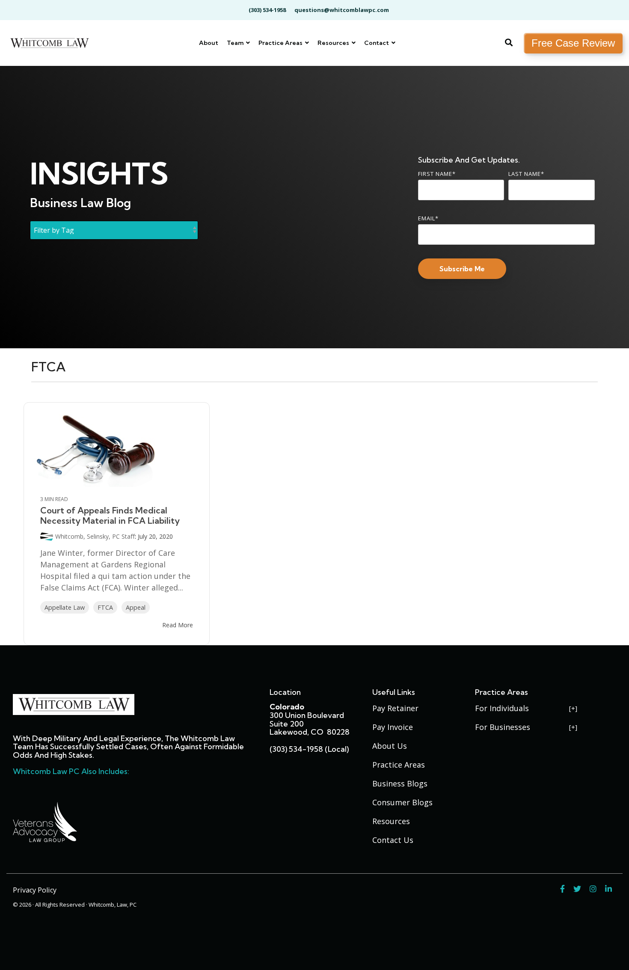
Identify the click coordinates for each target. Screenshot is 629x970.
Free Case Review (573, 43)
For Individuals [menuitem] (502, 708)
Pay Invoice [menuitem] (392, 727)
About (208, 43)
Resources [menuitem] (391, 821)
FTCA (105, 607)
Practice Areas (281, 43)
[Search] (508, 43)
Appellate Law (65, 607)
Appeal (135, 607)
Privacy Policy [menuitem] (34, 890)
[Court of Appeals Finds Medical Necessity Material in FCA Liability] (117, 448)
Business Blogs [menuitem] (399, 783)
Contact (377, 43)
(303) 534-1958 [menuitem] (267, 10)
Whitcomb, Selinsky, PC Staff (95, 536)
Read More (177, 625)
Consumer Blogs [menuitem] (402, 802)
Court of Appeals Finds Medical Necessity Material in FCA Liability (110, 515)
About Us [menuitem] (389, 746)
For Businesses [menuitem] (502, 727)
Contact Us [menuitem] (392, 840)
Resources (333, 43)
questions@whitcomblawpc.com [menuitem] (341, 10)
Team (236, 43)
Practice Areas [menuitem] (398, 764)
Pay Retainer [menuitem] (395, 708)
